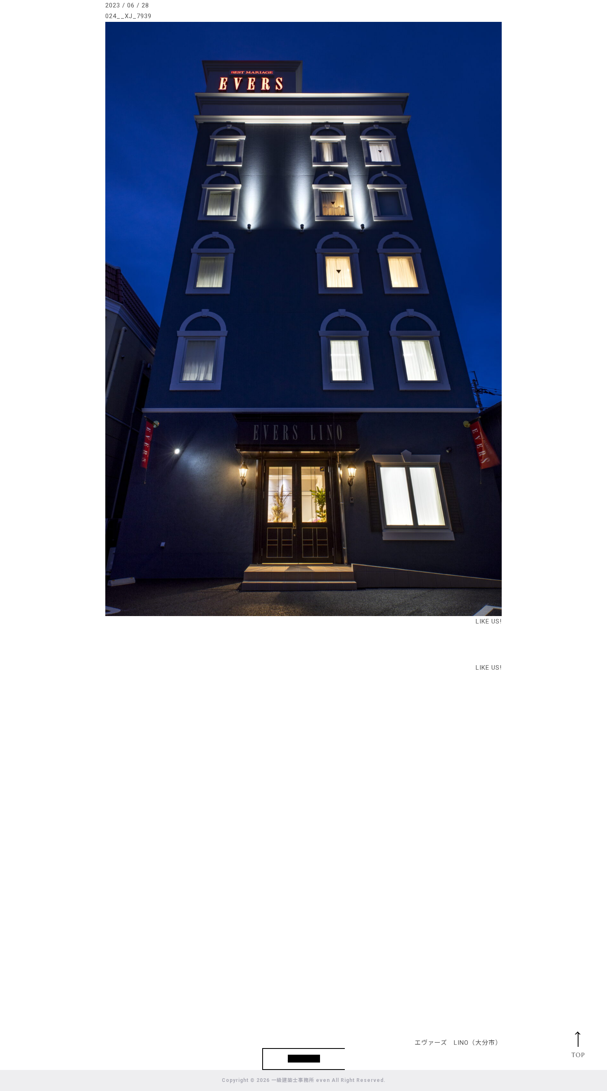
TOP (578, 1055)
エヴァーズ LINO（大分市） (458, 1042)
